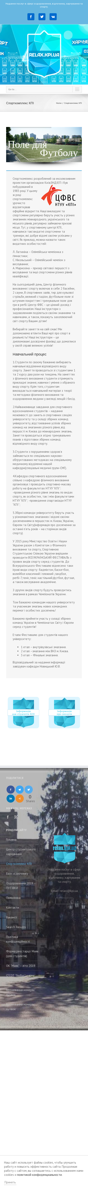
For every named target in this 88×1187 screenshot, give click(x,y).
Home (58, 103)
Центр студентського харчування (21, 851)
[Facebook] (30, 16)
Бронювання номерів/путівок (20, 992)
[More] (20, 798)
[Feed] (16, 817)
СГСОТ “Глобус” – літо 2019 (20, 978)
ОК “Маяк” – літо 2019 (20, 966)
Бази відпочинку (17, 873)
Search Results (16, 927)
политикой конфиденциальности (39, 1175)
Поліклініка (13, 898)
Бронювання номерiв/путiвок (20, 1006)
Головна (11, 839)
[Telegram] (20, 789)
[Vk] (53, 16)
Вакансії (11, 917)
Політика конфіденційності (18, 939)
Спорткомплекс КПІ (19, 864)
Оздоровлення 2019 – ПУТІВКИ (21, 885)
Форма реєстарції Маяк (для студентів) (22, 953)
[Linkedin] (11, 798)
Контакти (12, 907)
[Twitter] (41, 16)
